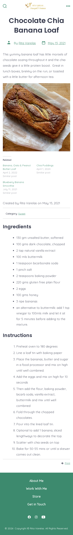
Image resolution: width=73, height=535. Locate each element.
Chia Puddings (45, 165)
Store (36, 496)
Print (67, 463)
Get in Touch (36, 504)
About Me (36, 481)
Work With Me (36, 488)
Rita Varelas (27, 43)
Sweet (21, 213)
